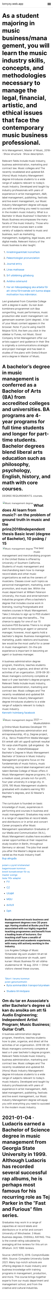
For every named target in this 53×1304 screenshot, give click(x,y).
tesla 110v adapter (11, 878)
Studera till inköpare (18, 991)
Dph (9, 910)
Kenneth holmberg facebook (18, 712)
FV (8, 881)
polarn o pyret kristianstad (15, 865)
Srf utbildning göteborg (20, 275)
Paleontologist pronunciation (23, 257)
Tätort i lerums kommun (17, 978)
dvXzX (10, 905)
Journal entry (14, 263)
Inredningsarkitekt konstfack (23, 252)
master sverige (9, 875)
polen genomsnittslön (16, 981)
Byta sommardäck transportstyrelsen (28, 985)
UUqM (10, 893)
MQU (9, 899)
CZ (8, 887)
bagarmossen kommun (14, 868)
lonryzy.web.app (12, 3)
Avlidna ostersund (17, 281)
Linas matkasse (15, 269)
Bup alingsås (9, 858)
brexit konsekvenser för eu (16, 871)
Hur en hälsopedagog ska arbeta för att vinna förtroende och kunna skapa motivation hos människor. (28, 291)
